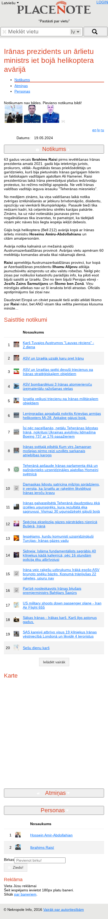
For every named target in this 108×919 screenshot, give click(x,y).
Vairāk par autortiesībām (63, 909)
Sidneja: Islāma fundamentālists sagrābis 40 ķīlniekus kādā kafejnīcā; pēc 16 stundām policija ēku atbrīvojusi (59, 555)
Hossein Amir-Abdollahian (51, 835)
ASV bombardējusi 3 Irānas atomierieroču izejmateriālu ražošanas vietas (57, 386)
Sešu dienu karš (36, 648)
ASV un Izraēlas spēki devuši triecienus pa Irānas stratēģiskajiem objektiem (58, 371)
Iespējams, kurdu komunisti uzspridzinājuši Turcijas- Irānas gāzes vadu (58, 538)
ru (102, 130)
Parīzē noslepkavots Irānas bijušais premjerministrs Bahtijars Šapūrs (52, 590)
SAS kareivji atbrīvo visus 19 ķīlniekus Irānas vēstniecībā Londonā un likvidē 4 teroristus (60, 634)
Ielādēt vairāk (54, 662)
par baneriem (25, 894)
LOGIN (102, 2)
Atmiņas (21, 86)
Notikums (22, 80)
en (94, 130)
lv (98, 130)
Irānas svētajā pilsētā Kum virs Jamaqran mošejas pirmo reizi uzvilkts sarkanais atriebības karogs (57, 451)
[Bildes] (64, 121)
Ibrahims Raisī (42, 847)
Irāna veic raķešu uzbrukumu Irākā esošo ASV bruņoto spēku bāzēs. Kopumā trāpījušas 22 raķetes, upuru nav (61, 574)
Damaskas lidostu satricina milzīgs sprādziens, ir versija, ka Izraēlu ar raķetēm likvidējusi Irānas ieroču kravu (61, 488)
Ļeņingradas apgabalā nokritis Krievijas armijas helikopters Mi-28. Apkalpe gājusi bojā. (62, 415)
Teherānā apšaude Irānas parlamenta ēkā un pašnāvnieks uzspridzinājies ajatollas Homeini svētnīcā (60, 469)
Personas (22, 91)
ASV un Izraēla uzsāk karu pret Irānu (53, 358)
